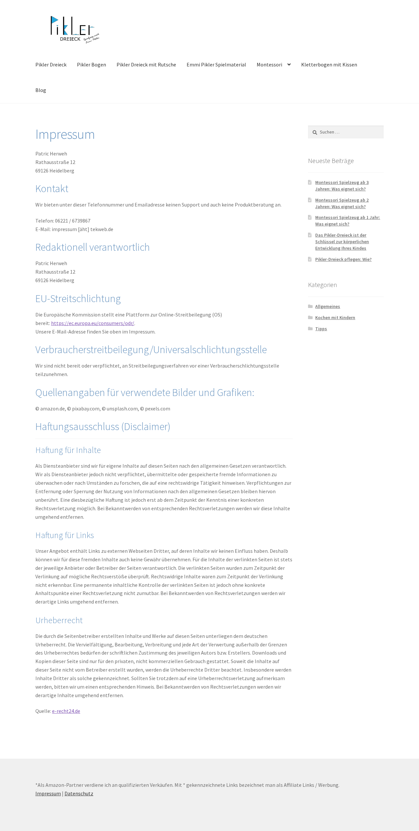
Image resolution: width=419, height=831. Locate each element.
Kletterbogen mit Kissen (329, 64)
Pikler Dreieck (50, 64)
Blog (40, 90)
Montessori (269, 64)
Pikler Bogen (91, 64)
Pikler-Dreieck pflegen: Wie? (343, 259)
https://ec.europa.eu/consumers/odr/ (92, 323)
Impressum (48, 793)
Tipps (321, 329)
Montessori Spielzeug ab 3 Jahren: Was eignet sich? (342, 185)
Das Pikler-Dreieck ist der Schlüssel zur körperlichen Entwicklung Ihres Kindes (342, 241)
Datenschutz (78, 793)
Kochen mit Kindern (335, 317)
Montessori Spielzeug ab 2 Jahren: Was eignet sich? (342, 203)
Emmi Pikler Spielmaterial (216, 64)
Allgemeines (327, 306)
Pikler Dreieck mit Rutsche (146, 64)
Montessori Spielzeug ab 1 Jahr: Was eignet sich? (347, 220)
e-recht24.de (66, 711)
